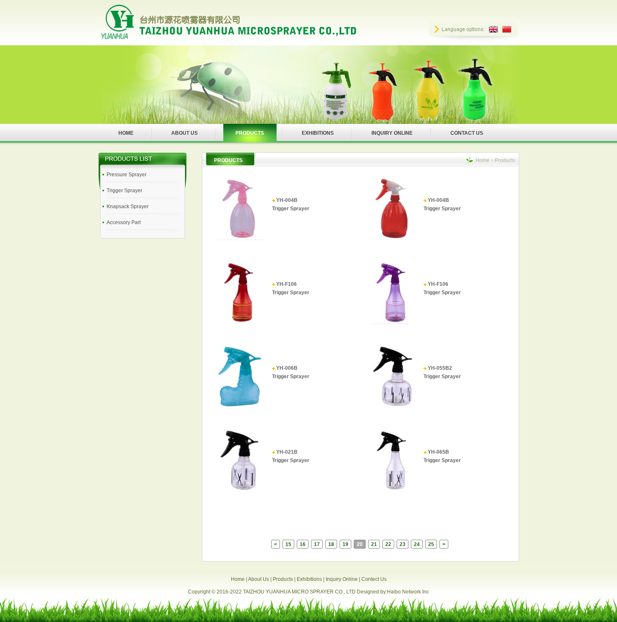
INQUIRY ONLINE (392, 133)
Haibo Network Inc (408, 592)
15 (288, 544)
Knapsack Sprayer (128, 206)
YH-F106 (286, 284)
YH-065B (438, 452)
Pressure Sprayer (126, 175)
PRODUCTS (249, 133)
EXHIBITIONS (318, 133)
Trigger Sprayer (124, 190)
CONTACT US (466, 133)
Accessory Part (124, 222)
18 (331, 544)
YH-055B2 (440, 368)
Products (283, 579)
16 (303, 544)
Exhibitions (309, 579)
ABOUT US (184, 133)
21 (374, 544)
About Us (258, 579)
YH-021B (287, 452)
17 (317, 544)
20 (360, 544)
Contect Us (374, 579)
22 (388, 544)
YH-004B (287, 200)
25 (431, 544)
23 (402, 544)
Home (482, 160)
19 (345, 544)
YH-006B (287, 368)
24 (417, 544)
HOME (125, 133)
